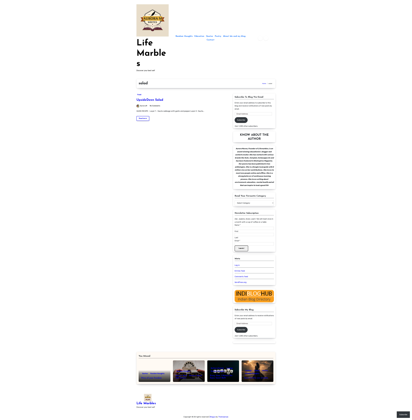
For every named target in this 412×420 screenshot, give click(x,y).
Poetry (218, 36)
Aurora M (143, 106)
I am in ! (241, 248)
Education (199, 36)
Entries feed (240, 271)
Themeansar (223, 417)
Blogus (212, 417)
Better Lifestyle (217, 368)
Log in (237, 265)
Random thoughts (184, 36)
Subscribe (241, 120)
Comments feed (241, 277)
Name (237, 225)
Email (237, 241)
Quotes (209, 36)
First (236, 231)
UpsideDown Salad (149, 99)
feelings (229, 368)
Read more (143, 118)
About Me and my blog (234, 36)
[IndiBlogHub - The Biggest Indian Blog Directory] (254, 296)
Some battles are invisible (256, 378)
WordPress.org (241, 282)
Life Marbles (151, 53)
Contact (210, 40)
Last (236, 238)
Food (139, 95)
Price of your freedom (151, 378)
